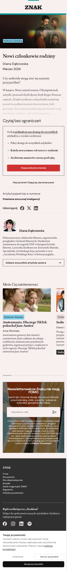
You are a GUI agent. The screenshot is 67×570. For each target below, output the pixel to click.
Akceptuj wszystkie (33, 564)
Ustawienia (17, 556)
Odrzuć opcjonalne (49, 556)
